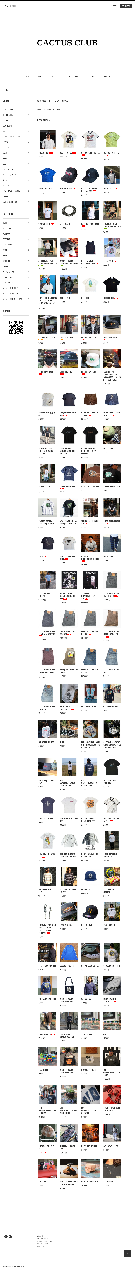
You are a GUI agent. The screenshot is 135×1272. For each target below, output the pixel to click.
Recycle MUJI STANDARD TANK (88, 262)
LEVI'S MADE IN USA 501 (111, 671)
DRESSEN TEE (87, 298)
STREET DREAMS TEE (90, 486)
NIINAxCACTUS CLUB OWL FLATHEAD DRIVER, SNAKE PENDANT (47, 929)
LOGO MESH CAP (67, 925)
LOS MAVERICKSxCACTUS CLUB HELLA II (69, 1110)
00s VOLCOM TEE (45, 818)
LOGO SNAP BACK (88, 337)
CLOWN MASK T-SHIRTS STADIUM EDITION (45, 451)
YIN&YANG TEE (108, 188)
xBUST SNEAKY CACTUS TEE (66, 708)
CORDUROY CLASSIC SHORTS (89, 414)
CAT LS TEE (86, 999)
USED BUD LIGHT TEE (47, 188)
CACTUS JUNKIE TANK (90, 224)
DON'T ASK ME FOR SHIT (68, 557)
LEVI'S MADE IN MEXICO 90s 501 (67, 1035)
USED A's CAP (87, 925)
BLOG (92, 76)
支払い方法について (42, 1236)
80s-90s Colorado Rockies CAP (89, 189)
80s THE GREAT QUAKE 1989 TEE (88, 819)
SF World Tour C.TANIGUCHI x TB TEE (67, 596)
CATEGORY (73, 76)
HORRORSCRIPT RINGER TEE (109, 1000)
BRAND (55, 76)
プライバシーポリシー (43, 1244)
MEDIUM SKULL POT (89, 1181)
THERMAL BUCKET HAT (46, 1147)
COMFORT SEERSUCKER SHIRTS (90, 557)
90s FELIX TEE (66, 153)
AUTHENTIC (65, 742)
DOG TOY (42, 1181)
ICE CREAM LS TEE (110, 706)
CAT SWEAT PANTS (110, 1146)
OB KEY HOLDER (109, 448)
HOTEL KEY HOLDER (89, 1146)
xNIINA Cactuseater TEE (90, 522)
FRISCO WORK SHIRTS (44, 594)
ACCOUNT (113, 6)
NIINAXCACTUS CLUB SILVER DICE (111, 1109)
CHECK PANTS (108, 556)
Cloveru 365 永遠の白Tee (46, 414)
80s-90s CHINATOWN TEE (47, 855)
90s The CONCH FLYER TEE (109, 781)
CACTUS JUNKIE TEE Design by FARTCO (46, 522)
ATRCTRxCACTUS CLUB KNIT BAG (67, 1000)
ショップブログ (41, 1246)
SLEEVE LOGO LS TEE (47, 966)
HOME (27, 76)
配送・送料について (42, 1238)
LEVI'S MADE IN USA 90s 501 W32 (111, 594)
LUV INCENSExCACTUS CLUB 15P (88, 1110)
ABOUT (41, 76)
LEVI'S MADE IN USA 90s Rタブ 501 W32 (46, 632)
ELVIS (40, 556)
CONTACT (106, 76)
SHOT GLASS (86, 1034)
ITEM (127, 6)
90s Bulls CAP (66, 188)
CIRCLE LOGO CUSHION (108, 890)
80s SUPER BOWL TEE (90, 153)
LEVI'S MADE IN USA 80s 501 (68, 632)
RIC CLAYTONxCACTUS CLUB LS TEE (67, 783)
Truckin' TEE (108, 261)
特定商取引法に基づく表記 (44, 1241)
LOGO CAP (85, 889)
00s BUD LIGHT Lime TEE (112, 154)
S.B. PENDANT (109, 1181)
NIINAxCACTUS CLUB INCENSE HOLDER (69, 1183)
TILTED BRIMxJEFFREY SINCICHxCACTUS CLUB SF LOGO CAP (47, 300)
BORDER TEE (65, 298)
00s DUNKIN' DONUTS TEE (69, 819)
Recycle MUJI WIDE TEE (68, 414)
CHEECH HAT (43, 153)
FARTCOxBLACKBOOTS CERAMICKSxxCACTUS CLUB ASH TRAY (90, 745)
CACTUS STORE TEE (46, 337)
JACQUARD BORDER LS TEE (46, 890)
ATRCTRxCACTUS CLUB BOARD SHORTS (112, 225)
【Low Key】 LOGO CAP (46, 781)
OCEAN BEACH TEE (46, 486)
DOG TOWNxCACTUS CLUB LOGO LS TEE (68, 855)
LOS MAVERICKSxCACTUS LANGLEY (47, 1110)
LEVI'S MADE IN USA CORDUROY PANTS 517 (111, 634)
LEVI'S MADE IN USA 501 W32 (89, 671)
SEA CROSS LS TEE (111, 925)
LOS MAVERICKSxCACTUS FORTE (111, 1072)
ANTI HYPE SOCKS (88, 706)
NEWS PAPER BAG (88, 1070)
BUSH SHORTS (44, 1034)
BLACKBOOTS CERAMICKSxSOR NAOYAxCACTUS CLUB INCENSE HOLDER (112, 376)
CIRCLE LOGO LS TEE (111, 966)
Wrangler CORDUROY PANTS (69, 671)
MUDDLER (107, 1034)
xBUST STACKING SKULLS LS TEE (110, 855)
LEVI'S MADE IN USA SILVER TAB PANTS (46, 671)
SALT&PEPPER (44, 1070)
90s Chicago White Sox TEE (111, 819)
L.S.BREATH (65, 224)
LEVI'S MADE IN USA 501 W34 (46, 708)
